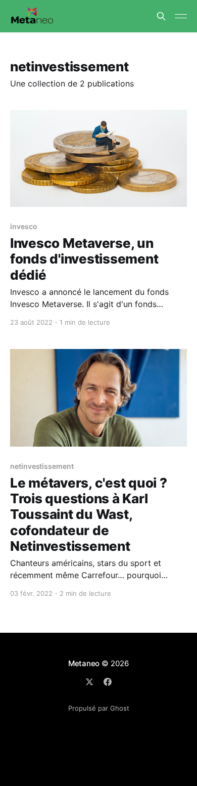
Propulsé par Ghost (98, 708)
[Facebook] (108, 682)
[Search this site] (161, 16)
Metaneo (84, 663)
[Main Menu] (180, 16)
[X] (89, 682)
